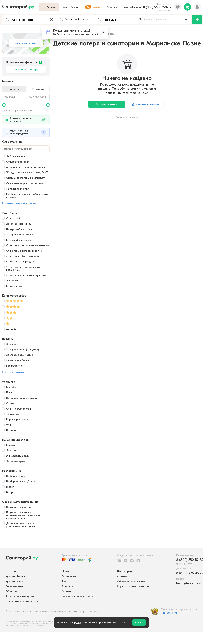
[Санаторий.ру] (20, 7)
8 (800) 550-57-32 (155, 7)
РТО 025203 (169, 613)
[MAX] (138, 560)
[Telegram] (132, 560)
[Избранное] (177, 7)
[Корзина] (187, 7)
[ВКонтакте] (119, 560)
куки (76, 622)
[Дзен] (125, 560)
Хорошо (139, 622)
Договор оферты (78, 611)
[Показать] (197, 19)
